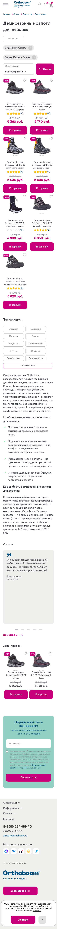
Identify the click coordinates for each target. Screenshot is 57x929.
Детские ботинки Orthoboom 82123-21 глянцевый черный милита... (15, 107)
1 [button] (13, 155)
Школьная (13, 39)
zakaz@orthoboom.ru (15, 835)
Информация (11, 808)
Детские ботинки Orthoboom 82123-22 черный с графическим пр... (15, 282)
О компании (10, 803)
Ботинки (13, 329)
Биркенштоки (36, 358)
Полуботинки (13, 358)
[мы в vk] (14, 851)
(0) (21, 230)
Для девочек (40, 14)
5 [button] (40, 629)
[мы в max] (6, 851)
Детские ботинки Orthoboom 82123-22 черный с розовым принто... (42, 223)
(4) (21, 114)
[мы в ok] (28, 851)
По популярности (14, 72)
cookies (37, 911)
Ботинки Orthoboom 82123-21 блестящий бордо (42, 107)
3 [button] (42, 155)
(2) (21, 172)
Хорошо (23, 919)
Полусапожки (36, 344)
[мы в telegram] (36, 851)
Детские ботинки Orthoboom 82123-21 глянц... (16, 675)
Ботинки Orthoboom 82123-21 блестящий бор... (41, 675)
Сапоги (35, 336)
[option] (15, 88)
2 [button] (22, 629)
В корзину (15, 130)
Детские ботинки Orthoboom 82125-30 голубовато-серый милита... (15, 165)
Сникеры (35, 351)
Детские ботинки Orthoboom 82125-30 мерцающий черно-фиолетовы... (42, 165)
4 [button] (16, 155)
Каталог (6, 14)
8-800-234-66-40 (17, 826)
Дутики (13, 351)
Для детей (27, 14)
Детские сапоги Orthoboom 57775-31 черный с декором (15, 223)
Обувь (16, 14)
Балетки (13, 336)
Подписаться (28, 777)
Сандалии (36, 329)
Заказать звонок (20, 891)
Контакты (8, 819)
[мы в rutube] (21, 851)
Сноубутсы (13, 344)
